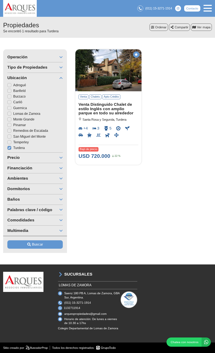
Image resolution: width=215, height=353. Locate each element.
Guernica (20, 108)
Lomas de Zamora (26, 113)
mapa (206, 27)
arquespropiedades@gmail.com (85, 313)
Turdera (19, 148)
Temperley (21, 142)
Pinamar (19, 125)
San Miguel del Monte (29, 136)
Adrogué (19, 85)
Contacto (192, 8)
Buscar (37, 244)
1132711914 (72, 308)
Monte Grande (23, 119)
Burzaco (19, 96)
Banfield (19, 91)
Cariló (17, 102)
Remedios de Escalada (30, 130)
